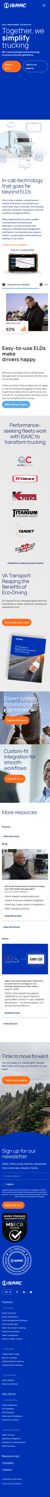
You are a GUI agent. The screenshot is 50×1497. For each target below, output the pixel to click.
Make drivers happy (16, 404)
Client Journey (8, 1435)
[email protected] (8, 1196)
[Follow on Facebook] (17, 1292)
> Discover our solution (14, 244)
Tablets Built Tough (10, 1354)
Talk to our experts (31, 66)
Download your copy (17, 622)
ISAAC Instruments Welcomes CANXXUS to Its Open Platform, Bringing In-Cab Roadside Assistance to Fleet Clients (24, 984)
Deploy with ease (17, 720)
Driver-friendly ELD (10, 1317)
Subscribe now (13, 1205)
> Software (7, 1308)
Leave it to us (15, 778)
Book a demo (8, 66)
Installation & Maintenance (13, 1442)
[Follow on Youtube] (31, 1292)
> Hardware (8, 1349)
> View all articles (11, 927)
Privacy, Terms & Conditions (12, 1484)
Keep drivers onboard (19, 284)
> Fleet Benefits (10, 1400)
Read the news (12, 1012)
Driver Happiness (9, 1405)
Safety (24, 891)
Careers (7, 1469)
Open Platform (8, 1380)
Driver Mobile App (10, 1324)
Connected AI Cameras (12, 1365)
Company (8, 1463)
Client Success (8, 1446)
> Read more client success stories (25, 563)
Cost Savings (8, 1412)
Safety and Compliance (12, 1416)
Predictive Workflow (11, 1331)
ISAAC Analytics (9, 1313)
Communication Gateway (13, 1361)
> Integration (9, 1375)
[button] (7, 1292)
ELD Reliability (8, 1408)
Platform (7, 1302)
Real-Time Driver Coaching (13, 1328)
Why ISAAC (9, 1394)
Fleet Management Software (14, 1320)
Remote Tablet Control (12, 1339)
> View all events (10, 836)
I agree (9, 1184)
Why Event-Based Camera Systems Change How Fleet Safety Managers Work (24, 887)
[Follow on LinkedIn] (24, 1292)
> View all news (9, 1023)
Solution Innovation (10, 1420)
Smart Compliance (10, 1335)
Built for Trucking (9, 1357)
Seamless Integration (11, 1438)
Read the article (13, 915)
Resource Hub (10, 1456)
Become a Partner (10, 1384)
